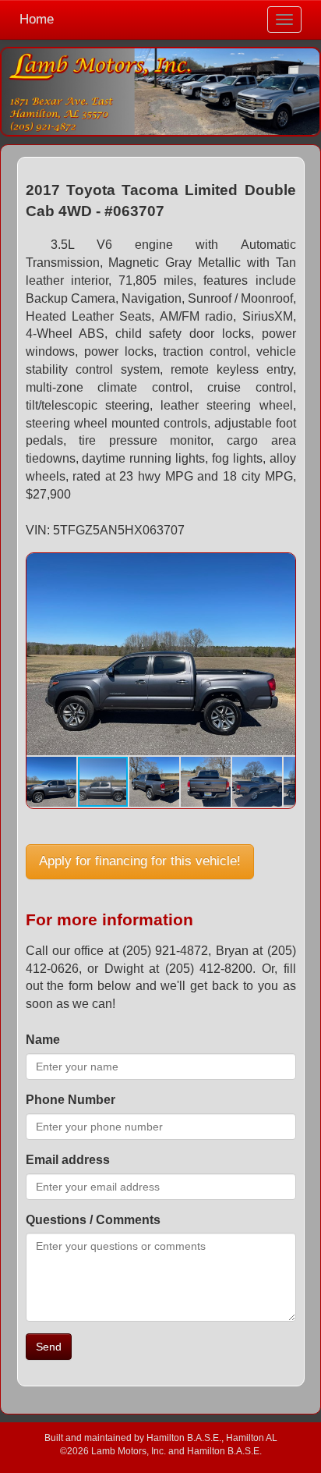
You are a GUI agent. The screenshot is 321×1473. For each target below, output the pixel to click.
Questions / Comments (93, 1219)
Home (36, 19)
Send (49, 1346)
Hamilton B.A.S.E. (183, 1437)
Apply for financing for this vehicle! (140, 861)
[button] (281, 567)
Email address (68, 1159)
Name (43, 1039)
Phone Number (70, 1099)
